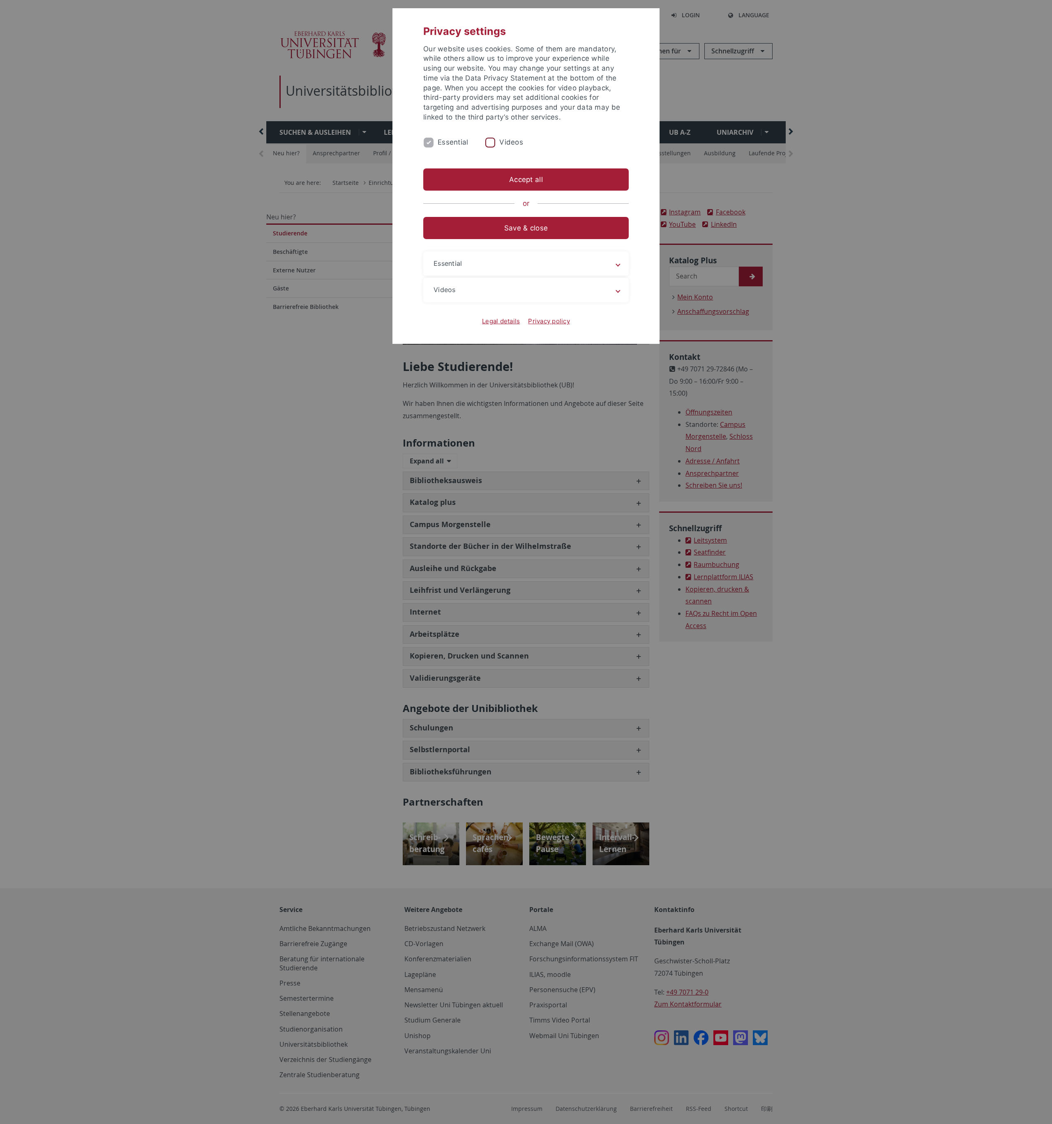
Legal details (501, 321)
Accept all (526, 179)
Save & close (526, 228)
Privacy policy (549, 321)
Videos (511, 142)
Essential (453, 142)
